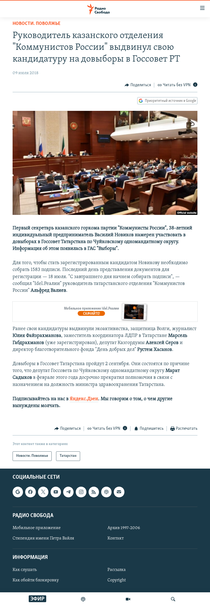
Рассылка (116, 570)
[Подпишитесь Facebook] (30, 492)
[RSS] (94, 492)
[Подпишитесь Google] (18, 492)
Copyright (116, 580)
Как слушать (25, 570)
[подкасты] (83, 599)
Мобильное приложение (37, 528)
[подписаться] (119, 492)
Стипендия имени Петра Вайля (43, 538)
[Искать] (173, 599)
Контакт (115, 538)
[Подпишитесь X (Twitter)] (43, 492)
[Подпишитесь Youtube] (56, 492)
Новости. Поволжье (36, 23)
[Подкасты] (106, 492)
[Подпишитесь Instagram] (81, 492)
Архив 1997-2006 (123, 528)
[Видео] (128, 599)
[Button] (138, 85)
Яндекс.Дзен (84, 399)
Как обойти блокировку (36, 580)
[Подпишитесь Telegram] (68, 492)
